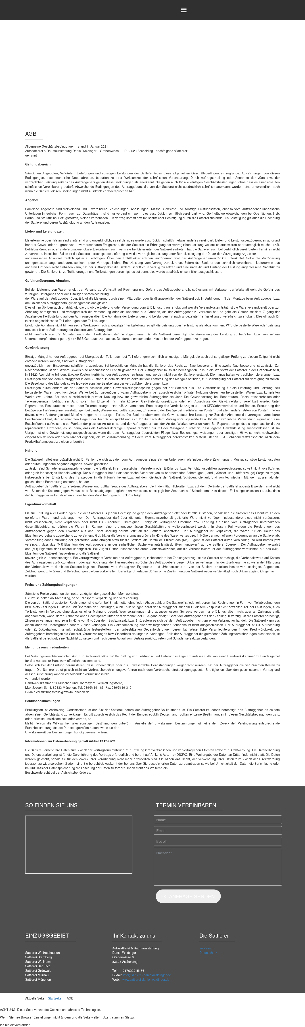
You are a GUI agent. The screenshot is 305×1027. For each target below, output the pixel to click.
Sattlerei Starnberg (38, 957)
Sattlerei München (38, 979)
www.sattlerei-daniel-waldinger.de (145, 979)
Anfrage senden (191, 896)
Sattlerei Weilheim (38, 961)
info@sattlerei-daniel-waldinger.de (147, 975)
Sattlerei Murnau (37, 975)
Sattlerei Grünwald (38, 970)
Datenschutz (208, 952)
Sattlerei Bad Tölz (37, 966)
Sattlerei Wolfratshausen (42, 952)
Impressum (207, 948)
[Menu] (184, 10)
